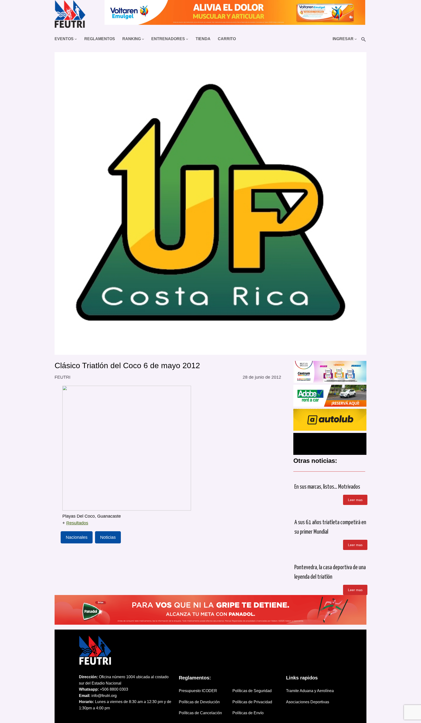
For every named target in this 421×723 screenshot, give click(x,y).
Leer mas (355, 500)
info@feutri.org (104, 696)
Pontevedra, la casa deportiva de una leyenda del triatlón (330, 572)
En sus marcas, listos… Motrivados (327, 487)
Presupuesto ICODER (198, 691)
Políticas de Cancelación (200, 713)
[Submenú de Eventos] (76, 39)
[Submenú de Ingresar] (355, 39)
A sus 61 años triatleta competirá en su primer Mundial (330, 527)
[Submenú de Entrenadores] (187, 39)
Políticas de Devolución (199, 702)
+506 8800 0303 (114, 689)
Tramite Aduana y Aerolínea (310, 691)
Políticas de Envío (248, 713)
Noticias (108, 537)
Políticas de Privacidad (252, 702)
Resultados (77, 523)
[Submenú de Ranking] (143, 39)
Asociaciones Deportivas (307, 702)
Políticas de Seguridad (252, 691)
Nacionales (76, 537)
